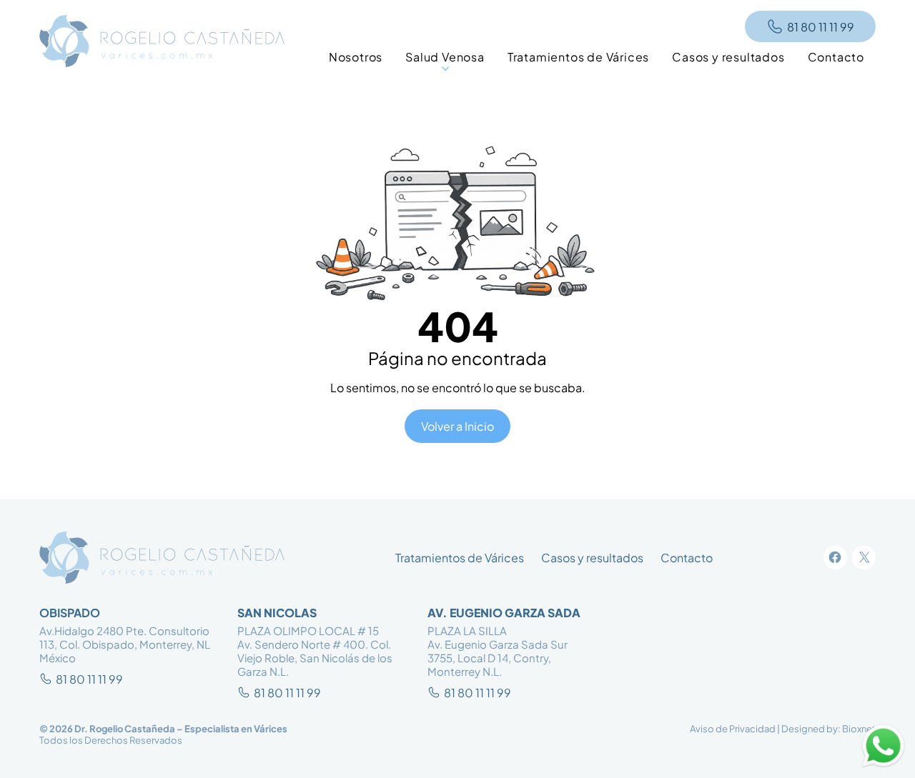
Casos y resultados (592, 557)
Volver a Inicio (457, 426)
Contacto (687, 557)
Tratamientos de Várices (459, 557)
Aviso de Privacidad (733, 728)
